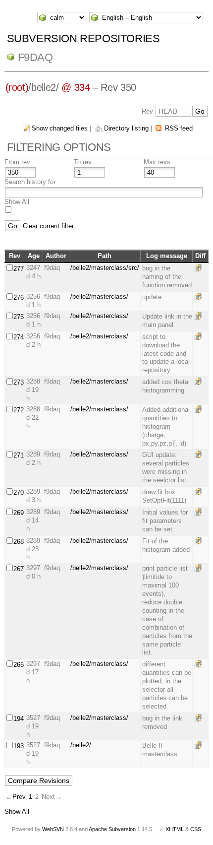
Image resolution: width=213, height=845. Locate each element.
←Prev (16, 796)
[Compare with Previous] (200, 267)
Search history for (29, 182)
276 (18, 297)
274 (18, 337)
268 (18, 541)
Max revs (157, 162)
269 (18, 513)
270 (18, 492)
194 (18, 718)
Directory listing (126, 128)
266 (18, 664)
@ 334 (75, 87)
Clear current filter (48, 226)
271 (18, 455)
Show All (16, 201)
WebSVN (53, 829)
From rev (17, 162)
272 (18, 410)
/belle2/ (80, 745)
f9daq (35, 57)
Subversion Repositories (83, 38)
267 (18, 569)
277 (18, 268)
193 (18, 746)
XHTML (174, 829)
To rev (83, 162)
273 (18, 382)
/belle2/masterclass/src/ (104, 267)
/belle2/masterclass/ (99, 296)
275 (18, 317)
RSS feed (179, 128)
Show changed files (60, 128)
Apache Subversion (112, 829)
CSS (195, 829)
